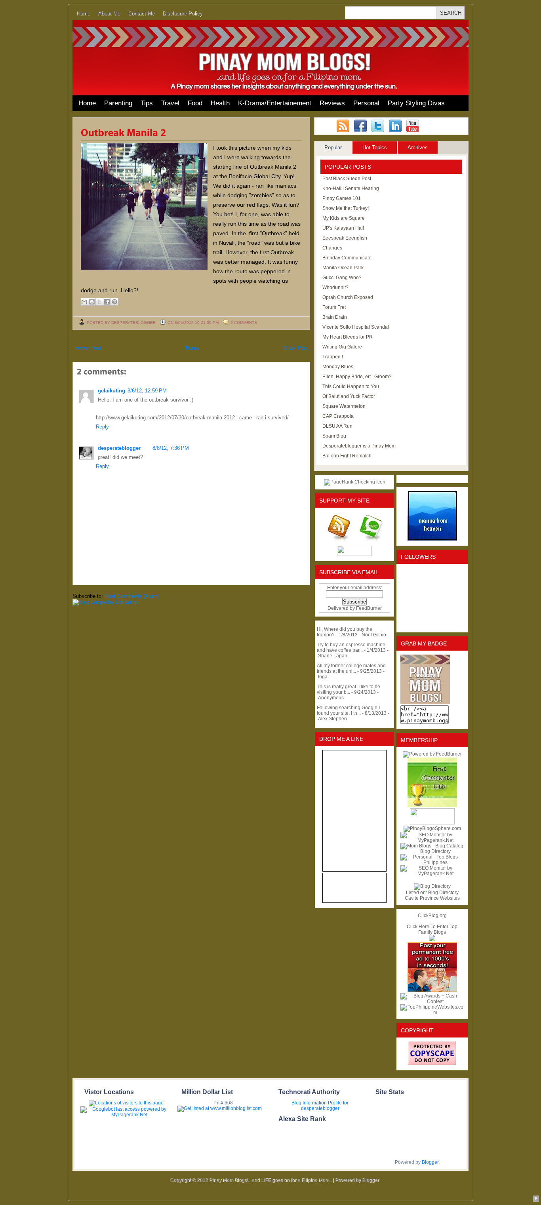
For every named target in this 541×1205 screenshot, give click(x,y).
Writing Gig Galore (342, 347)
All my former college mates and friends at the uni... (351, 668)
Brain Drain (334, 317)
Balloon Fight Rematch (346, 456)
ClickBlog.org (432, 915)
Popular (333, 147)
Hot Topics (374, 147)
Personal (366, 103)
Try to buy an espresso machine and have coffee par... (351, 647)
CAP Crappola (338, 416)
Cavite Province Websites (432, 898)
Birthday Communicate (346, 258)
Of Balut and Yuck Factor (348, 396)
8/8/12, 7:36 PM (170, 448)
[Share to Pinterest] (114, 302)
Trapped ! (332, 357)
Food (195, 103)
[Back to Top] (536, 1199)
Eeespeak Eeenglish (344, 238)
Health (220, 103)
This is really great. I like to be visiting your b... (348, 689)
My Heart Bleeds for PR (347, 337)
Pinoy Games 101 (341, 198)
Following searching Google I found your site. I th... (348, 710)
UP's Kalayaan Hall (343, 228)
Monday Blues (337, 366)
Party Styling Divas (416, 103)
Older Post (296, 348)
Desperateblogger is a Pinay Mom (359, 446)
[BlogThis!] (92, 302)
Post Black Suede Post (346, 178)
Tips (147, 103)
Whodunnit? (335, 287)
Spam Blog (334, 436)
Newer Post (87, 348)
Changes (332, 248)
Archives (418, 147)
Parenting (118, 103)
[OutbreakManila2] (123, 132)
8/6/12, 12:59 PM (147, 391)
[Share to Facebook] (107, 302)
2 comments (243, 322)
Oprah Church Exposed (347, 297)
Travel (170, 103)
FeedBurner (369, 608)
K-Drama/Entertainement (274, 103)
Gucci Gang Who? (342, 277)
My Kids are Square (343, 218)
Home (83, 13)
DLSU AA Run (337, 426)
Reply (102, 427)
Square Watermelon (344, 406)
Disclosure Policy (182, 13)
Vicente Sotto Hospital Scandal (355, 327)
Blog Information (309, 1103)
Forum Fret (334, 307)
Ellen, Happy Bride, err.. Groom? (357, 376)
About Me (109, 13)
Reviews (332, 103)
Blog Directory (443, 892)
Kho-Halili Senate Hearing (350, 188)
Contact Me (141, 13)
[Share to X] (99, 302)
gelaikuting (111, 391)
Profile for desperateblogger (325, 1105)
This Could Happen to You (350, 386)
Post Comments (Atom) (132, 596)
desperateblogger (119, 448)
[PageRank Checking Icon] (354, 482)
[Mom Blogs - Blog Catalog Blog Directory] (432, 851)
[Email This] (84, 302)
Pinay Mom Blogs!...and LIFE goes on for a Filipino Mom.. (270, 1180)
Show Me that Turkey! (345, 208)
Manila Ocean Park (343, 267)
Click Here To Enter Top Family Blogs (432, 929)
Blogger (430, 1162)
